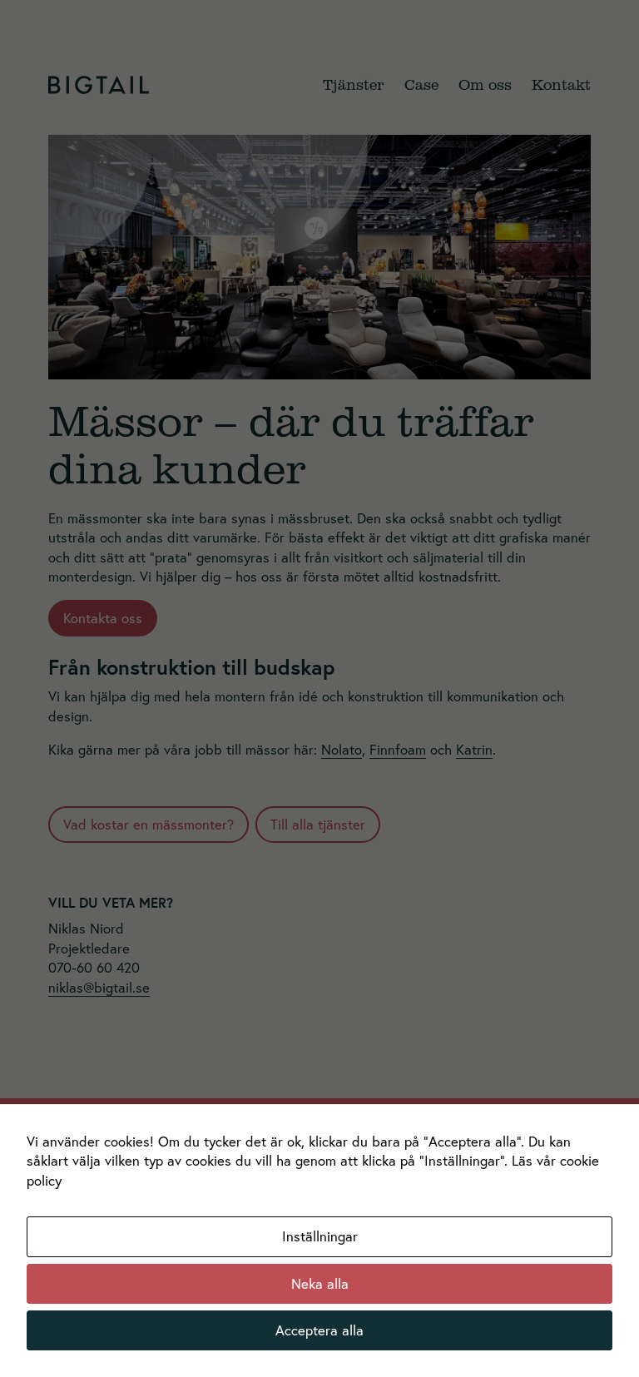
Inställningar (320, 1236)
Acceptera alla (319, 1330)
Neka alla (320, 1283)
